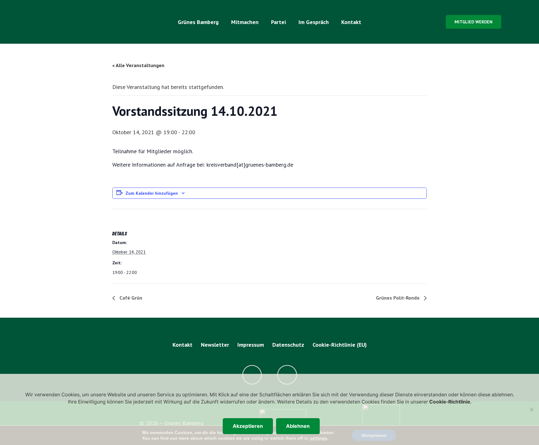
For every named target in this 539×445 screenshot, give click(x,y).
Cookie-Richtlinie (449, 402)
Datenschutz (288, 344)
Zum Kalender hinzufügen (151, 193)
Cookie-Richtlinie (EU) (340, 344)
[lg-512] (75, 21)
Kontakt (182, 344)
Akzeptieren (248, 426)
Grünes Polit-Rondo (398, 298)
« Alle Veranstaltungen (138, 65)
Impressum (250, 344)
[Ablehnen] (531, 409)
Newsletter (215, 344)
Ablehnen (298, 426)
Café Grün (130, 298)
